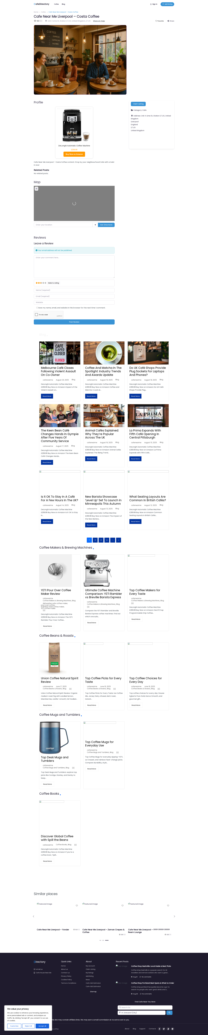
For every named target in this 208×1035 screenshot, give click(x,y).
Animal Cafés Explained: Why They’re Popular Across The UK (102, 434)
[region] (28, 1018)
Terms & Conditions (68, 983)
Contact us (65, 973)
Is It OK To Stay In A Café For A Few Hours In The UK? (59, 498)
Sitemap (93, 992)
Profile (38, 102)
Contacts (152, 1029)
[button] (33, 916)
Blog (63, 4)
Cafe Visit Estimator (93, 983)
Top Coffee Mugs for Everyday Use (99, 744)
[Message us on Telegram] (168, 1029)
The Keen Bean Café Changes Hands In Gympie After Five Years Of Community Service (60, 436)
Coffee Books (61, 845)
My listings (89, 973)
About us (64, 969)
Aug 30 (135, 994)
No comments (146, 977)
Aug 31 (135, 977)
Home (36, 12)
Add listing (168, 4)
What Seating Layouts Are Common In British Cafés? (147, 498)
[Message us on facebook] (172, 1029)
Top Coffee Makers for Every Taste (144, 592)
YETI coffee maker (48, 608)
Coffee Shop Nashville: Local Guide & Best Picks (151, 966)
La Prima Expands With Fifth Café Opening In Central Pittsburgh (145, 434)
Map (37, 182)
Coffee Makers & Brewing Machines (57, 601)
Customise (14, 1026)
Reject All (28, 1026)
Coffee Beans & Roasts (52, 689)
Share (172, 21)
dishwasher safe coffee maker (55, 603)
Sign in (154, 4)
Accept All (42, 1026)
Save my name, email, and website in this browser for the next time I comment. (71, 308)
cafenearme (48, 380)
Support (142, 1029)
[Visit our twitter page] (164, 1029)
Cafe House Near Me (43, 973)
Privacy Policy (66, 976)
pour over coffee (48, 605)
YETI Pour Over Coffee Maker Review (56, 592)
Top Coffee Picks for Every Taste (103, 680)
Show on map (99, 21)
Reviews (40, 237)
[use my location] (95, 225)
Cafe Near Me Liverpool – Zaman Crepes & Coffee (103, 931)
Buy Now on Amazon (74, 154)
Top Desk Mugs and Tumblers (54, 759)
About (127, 1029)
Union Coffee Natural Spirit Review (59, 680)
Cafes (56, 4)
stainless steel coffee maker (52, 607)
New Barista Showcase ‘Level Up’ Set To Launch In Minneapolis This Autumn (103, 500)
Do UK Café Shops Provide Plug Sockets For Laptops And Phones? (147, 371)
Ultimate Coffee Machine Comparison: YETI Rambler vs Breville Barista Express (103, 593)
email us (39, 969)
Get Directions (106, 225)
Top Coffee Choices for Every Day (145, 680)
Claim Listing (138, 104)
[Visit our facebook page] (159, 1029)
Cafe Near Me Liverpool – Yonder (53, 929)
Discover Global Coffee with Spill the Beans (57, 838)
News (88, 980)
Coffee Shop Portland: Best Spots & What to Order (152, 983)
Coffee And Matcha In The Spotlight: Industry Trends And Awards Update (103, 371)
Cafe (144, 110)
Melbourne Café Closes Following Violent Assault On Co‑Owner (58, 371)
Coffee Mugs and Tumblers (54, 768)
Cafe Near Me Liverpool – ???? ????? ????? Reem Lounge (149, 931)
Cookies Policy (66, 980)
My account (90, 966)
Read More (47, 396)
